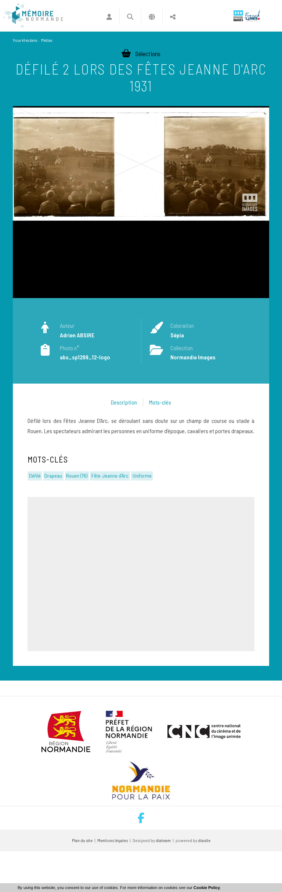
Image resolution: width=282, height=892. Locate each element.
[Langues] (151, 17)
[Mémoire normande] (33, 16)
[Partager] (173, 17)
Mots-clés (160, 402)
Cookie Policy (207, 887)
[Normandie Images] (238, 15)
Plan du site (82, 840)
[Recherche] (130, 17)
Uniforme (142, 475)
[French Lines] (252, 15)
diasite (204, 840)
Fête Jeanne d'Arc (110, 475)
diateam (163, 840)
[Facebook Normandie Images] (141, 818)
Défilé (35, 475)
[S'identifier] (109, 17)
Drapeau (53, 475)
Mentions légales (112, 840)
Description (124, 402)
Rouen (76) (76, 475)
